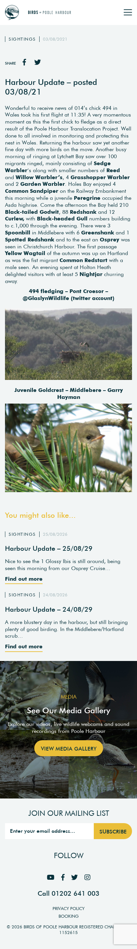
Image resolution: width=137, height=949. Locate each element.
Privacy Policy (68, 908)
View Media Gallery (68, 748)
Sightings (22, 39)
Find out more (24, 578)
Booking (69, 916)
